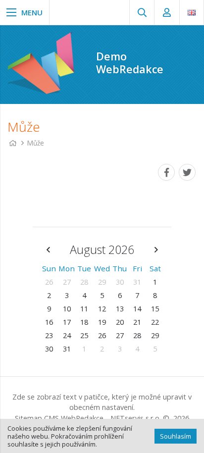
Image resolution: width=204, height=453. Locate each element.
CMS (51, 418)
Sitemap (28, 418)
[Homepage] (12, 143)
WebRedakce (82, 418)
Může (35, 143)
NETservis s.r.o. (135, 418)
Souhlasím (175, 436)
